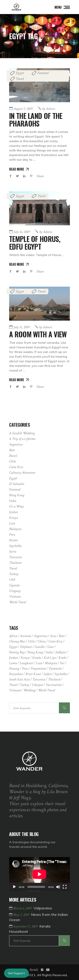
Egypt (20, 73)
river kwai (33, 674)
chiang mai (17, 641)
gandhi (40, 646)
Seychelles (15, 546)
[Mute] (58, 887)
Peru (12, 534)
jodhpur (61, 652)
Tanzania (15, 557)
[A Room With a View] (39, 304)
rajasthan (16, 674)
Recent (13, 540)
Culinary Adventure (22, 472)
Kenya (13, 517)
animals (25, 636)
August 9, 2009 (23, 108)
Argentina (15, 444)
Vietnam (15, 596)
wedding (29, 690)
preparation (38, 668)
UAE (12, 579)
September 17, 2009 (25, 926)
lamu (13, 663)
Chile (12, 461)
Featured (43, 73)
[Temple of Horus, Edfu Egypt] (39, 208)
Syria (12, 551)
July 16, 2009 (22, 232)
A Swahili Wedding (22, 433)
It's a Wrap (16, 506)
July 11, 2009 (22, 327)
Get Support (16, 973)
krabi (62, 657)
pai (62, 663)
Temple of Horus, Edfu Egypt (34, 243)
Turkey (13, 574)
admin (48, 108)
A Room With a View (38, 334)
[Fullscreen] (65, 887)
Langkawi (26, 663)
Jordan (13, 512)
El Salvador (16, 484)
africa (13, 636)
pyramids (55, 668)
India (12, 500)
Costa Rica (16, 467)
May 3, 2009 (21, 914)
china (41, 641)
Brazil (13, 455)
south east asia (19, 679)
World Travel (17, 602)
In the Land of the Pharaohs (35, 119)
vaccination (54, 684)
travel (13, 684)
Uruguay (15, 591)
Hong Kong (16, 495)
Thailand (15, 562)
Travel (20, 78)
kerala (36, 657)
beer (61, 636)
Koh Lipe (50, 657)
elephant (26, 646)
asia (53, 636)
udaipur (37, 684)
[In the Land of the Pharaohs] (39, 85)
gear (50, 646)
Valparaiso (43, 908)
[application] (39, 874)
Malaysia (15, 529)
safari (48, 674)
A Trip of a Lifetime (22, 438)
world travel (46, 690)
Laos (12, 523)
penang (14, 668)
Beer (12, 450)
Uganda (14, 585)
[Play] (14, 887)
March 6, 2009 (23, 908)
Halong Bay (17, 652)
